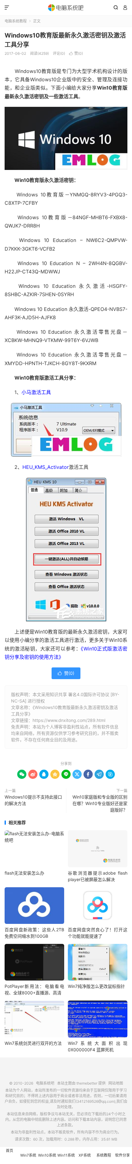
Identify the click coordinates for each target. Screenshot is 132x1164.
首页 (9, 1150)
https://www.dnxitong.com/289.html (69, 720)
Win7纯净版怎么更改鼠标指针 (96, 986)
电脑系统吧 (66, 7)
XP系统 (85, 1155)
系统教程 (103, 1155)
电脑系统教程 (16, 21)
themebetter (86, 1083)
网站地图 (115, 1083)
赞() (76, 53)
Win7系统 (28, 1155)
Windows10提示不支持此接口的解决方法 (33, 800)
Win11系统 (66, 1155)
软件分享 (122, 1155)
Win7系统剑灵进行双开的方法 (33, 1043)
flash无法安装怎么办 (24, 873)
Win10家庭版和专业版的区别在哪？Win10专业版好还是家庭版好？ (99, 803)
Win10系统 (47, 1155)
